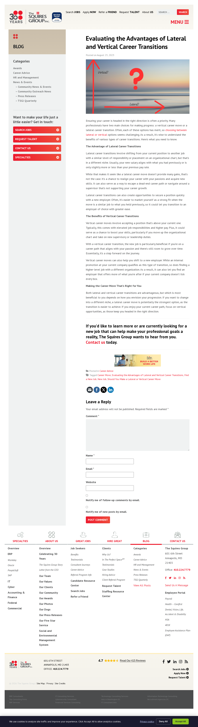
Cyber (11, 587)
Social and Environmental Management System (48, 638)
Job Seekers (78, 548)
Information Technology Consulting (162, 696)
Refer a (108, 12)
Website (91, 482)
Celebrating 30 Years (48, 556)
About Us (51, 541)
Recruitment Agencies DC (158, 699)
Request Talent (26, 139)
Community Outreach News (34, 91)
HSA (167, 619)
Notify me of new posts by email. (106, 512)
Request (129, 12)
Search (73, 12)
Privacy (50, 683)
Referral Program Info (81, 574)
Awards (17, 68)
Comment (92, 416)
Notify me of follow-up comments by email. (113, 500)
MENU (178, 22)
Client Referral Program (113, 579)
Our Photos (46, 604)
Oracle (11, 565)
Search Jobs (23, 130)
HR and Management (26, 77)
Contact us (95, 342)
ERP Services (14, 702)
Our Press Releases (50, 615)
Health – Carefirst (173, 604)
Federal (12, 603)
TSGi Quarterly (27, 100)
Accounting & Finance (16, 595)
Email (90, 469)
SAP (10, 575)
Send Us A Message (176, 585)
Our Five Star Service (47, 623)
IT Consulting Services (64, 696)
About (147, 12)
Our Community (48, 592)
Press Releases (27, 96)
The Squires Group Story (51, 564)
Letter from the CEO (48, 569)
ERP (10, 554)
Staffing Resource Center (113, 594)
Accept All (180, 721)
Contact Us (23, 148)
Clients (106, 548)
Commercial (15, 608)
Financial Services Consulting (67, 702)
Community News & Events (34, 87)
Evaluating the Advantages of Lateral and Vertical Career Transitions (147, 375)
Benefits (74, 554)
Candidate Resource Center (83, 583)
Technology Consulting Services (114, 696)
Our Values (45, 581)
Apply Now (180, 673)
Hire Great (114, 541)
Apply (89, 12)
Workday (12, 560)
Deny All (163, 721)
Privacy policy (147, 721)
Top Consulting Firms (18, 699)
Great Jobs (83, 541)
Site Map (41, 683)
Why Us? (106, 554)
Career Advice (106, 370)
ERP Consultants (16, 696)
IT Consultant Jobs (109, 702)
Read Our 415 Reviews (133, 660)
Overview (13, 548)
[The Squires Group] (29, 17)
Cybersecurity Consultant (65, 699)
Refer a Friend (79, 596)
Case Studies (108, 569)
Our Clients (46, 587)
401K (167, 625)
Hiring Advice (108, 574)
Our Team (45, 576)
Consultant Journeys (80, 564)
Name (90, 455)
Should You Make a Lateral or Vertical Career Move (134, 379)
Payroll (168, 598)
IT (9, 581)
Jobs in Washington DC (110, 699)
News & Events (22, 82)
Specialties (22, 157)
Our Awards (46, 598)
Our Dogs (44, 609)
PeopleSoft (13, 570)
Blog (146, 541)
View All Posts (142, 585)
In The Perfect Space (113, 559)
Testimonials (77, 559)
